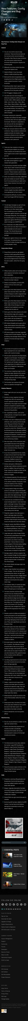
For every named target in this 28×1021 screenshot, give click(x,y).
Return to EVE (5, 954)
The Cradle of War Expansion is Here (18, 855)
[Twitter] (6, 904)
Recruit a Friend (5, 952)
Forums (3, 946)
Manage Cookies (5, 999)
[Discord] (17, 904)
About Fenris (4, 988)
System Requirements (7, 924)
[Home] (14, 3)
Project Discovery (5, 977)
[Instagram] (21, 904)
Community (4, 944)
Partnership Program (6, 957)
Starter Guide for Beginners (8, 927)
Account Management (6, 938)
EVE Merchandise (5, 974)
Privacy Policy (4, 993)
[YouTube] (10, 904)
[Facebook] (2, 904)
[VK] (25, 904)
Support (3, 941)
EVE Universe (4, 969)
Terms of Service (5, 991)
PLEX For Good (5, 960)
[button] (26, 2)
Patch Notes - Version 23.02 (19, 874)
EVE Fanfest (4, 971)
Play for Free (4, 916)
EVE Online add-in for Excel (8, 929)
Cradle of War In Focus (19, 884)
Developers (4, 949)
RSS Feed (3, 996)
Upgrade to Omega (6, 921)
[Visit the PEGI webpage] (4, 1011)
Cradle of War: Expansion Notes (18, 865)
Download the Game (6, 918)
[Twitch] (14, 904)
